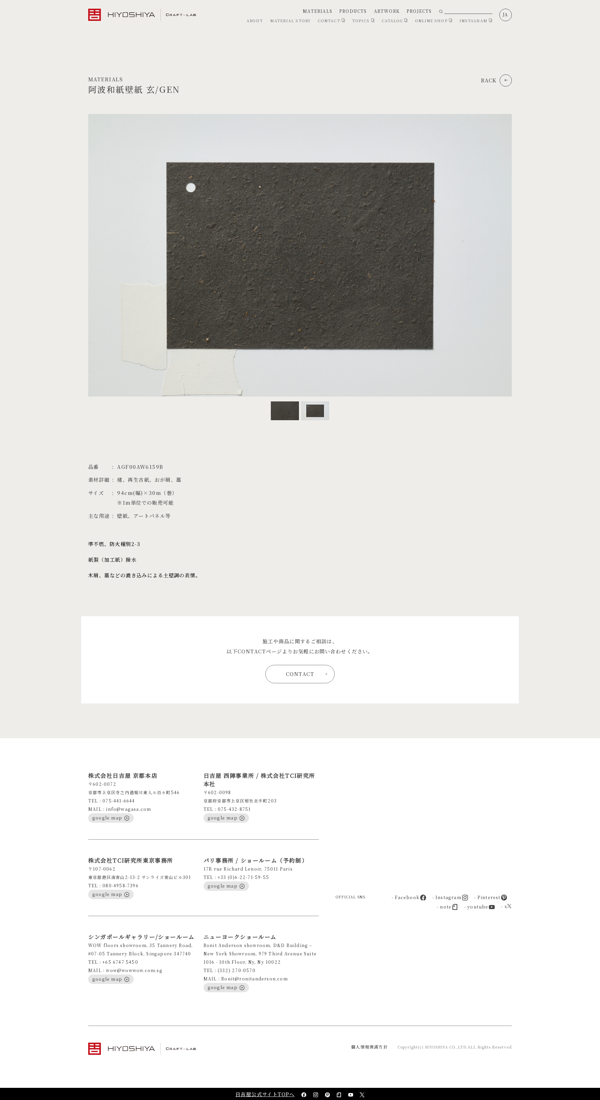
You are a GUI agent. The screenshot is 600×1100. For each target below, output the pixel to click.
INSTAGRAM (474, 20)
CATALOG (393, 20)
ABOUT (255, 20)
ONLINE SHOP (432, 20)
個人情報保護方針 (369, 1047)
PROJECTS (419, 11)
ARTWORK (387, 11)
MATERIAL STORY (290, 20)
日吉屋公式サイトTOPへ (265, 1094)
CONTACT (330, 20)
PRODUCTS (353, 11)
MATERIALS (317, 11)
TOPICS (361, 20)
